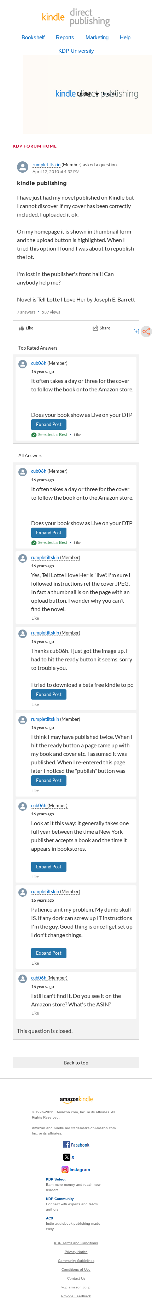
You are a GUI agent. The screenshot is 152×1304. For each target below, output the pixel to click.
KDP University (76, 51)
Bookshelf (33, 37)
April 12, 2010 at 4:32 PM (56, 171)
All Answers (30, 455)
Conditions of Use (76, 1269)
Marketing (97, 37)
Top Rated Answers (38, 348)
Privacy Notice (76, 1252)
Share (105, 328)
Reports (65, 37)
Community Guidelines (76, 1261)
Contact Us (76, 1278)
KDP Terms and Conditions (76, 1243)
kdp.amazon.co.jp (76, 1287)
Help (125, 37)
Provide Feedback (76, 1296)
